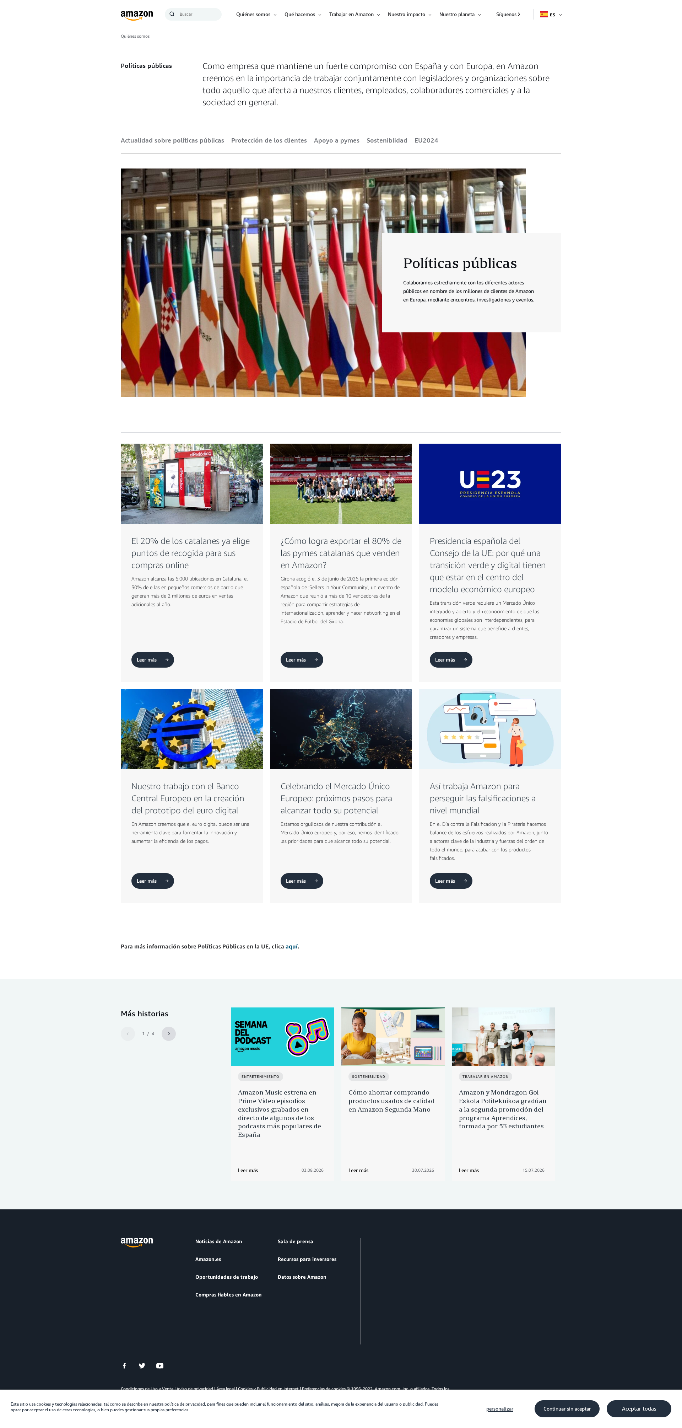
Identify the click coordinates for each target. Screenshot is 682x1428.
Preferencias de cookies (324, 1388)
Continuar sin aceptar (567, 1409)
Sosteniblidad (387, 140)
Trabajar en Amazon (351, 14)
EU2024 (426, 140)
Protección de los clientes (269, 140)
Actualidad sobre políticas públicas (172, 140)
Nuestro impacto (406, 14)
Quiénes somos (253, 14)
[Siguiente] (169, 1034)
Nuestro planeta (457, 14)
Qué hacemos (300, 14)
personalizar (499, 1409)
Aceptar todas (639, 1408)
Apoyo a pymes (336, 140)
